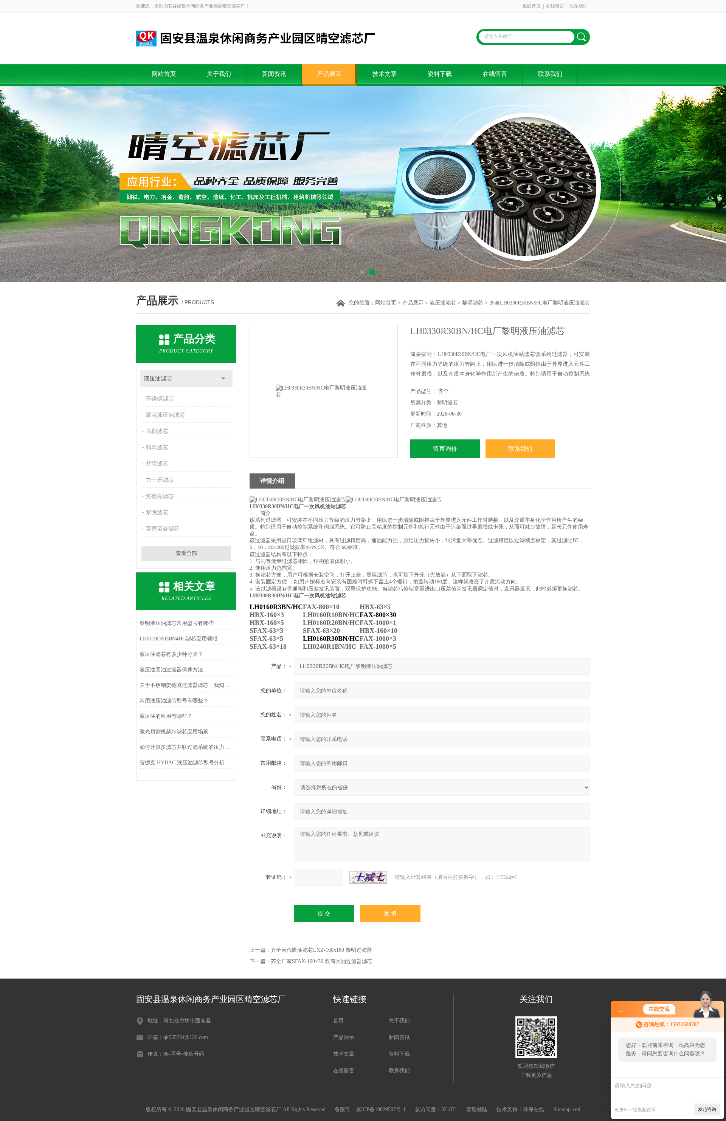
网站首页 (164, 74)
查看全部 (186, 553)
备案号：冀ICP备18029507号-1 (370, 1109)
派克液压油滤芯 (165, 415)
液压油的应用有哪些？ (166, 716)
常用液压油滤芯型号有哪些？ (174, 701)
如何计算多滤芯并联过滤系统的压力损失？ (186, 747)
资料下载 (440, 74)
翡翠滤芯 (157, 447)
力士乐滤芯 (160, 480)
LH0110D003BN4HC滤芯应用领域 (178, 639)
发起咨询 (707, 1109)
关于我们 (219, 74)
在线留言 (555, 6)
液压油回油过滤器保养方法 (171, 670)
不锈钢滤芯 (160, 399)
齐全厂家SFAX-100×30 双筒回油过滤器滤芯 (321, 961)
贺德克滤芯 (160, 496)
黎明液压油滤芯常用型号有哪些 (177, 623)
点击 (223, 378)
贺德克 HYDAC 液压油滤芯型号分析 (182, 762)
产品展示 (329, 74)
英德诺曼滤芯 (163, 529)
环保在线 (533, 1109)
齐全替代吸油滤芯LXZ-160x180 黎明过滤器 (321, 950)
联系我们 (578, 6)
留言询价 (445, 448)
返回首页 (532, 6)
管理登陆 (476, 1109)
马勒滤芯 (157, 431)
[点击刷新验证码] (368, 877)
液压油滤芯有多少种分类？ (171, 654)
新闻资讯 (274, 74)
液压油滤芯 (443, 303)
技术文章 (384, 74)
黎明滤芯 (472, 303)
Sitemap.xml (566, 1109)
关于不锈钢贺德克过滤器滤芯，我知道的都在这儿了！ (186, 685)
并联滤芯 (157, 464)
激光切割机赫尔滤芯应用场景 (174, 731)
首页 (338, 1021)
